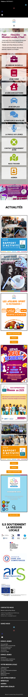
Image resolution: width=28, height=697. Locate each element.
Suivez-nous (5, 624)
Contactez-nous (7, 607)
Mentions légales (7, 686)
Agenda (3, 684)
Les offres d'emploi (8, 678)
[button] (14, 25)
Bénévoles (5, 681)
